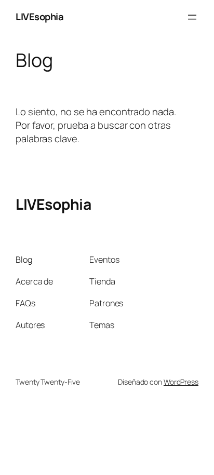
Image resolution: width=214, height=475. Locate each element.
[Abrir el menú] (192, 17)
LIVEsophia (39, 16)
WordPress (181, 382)
